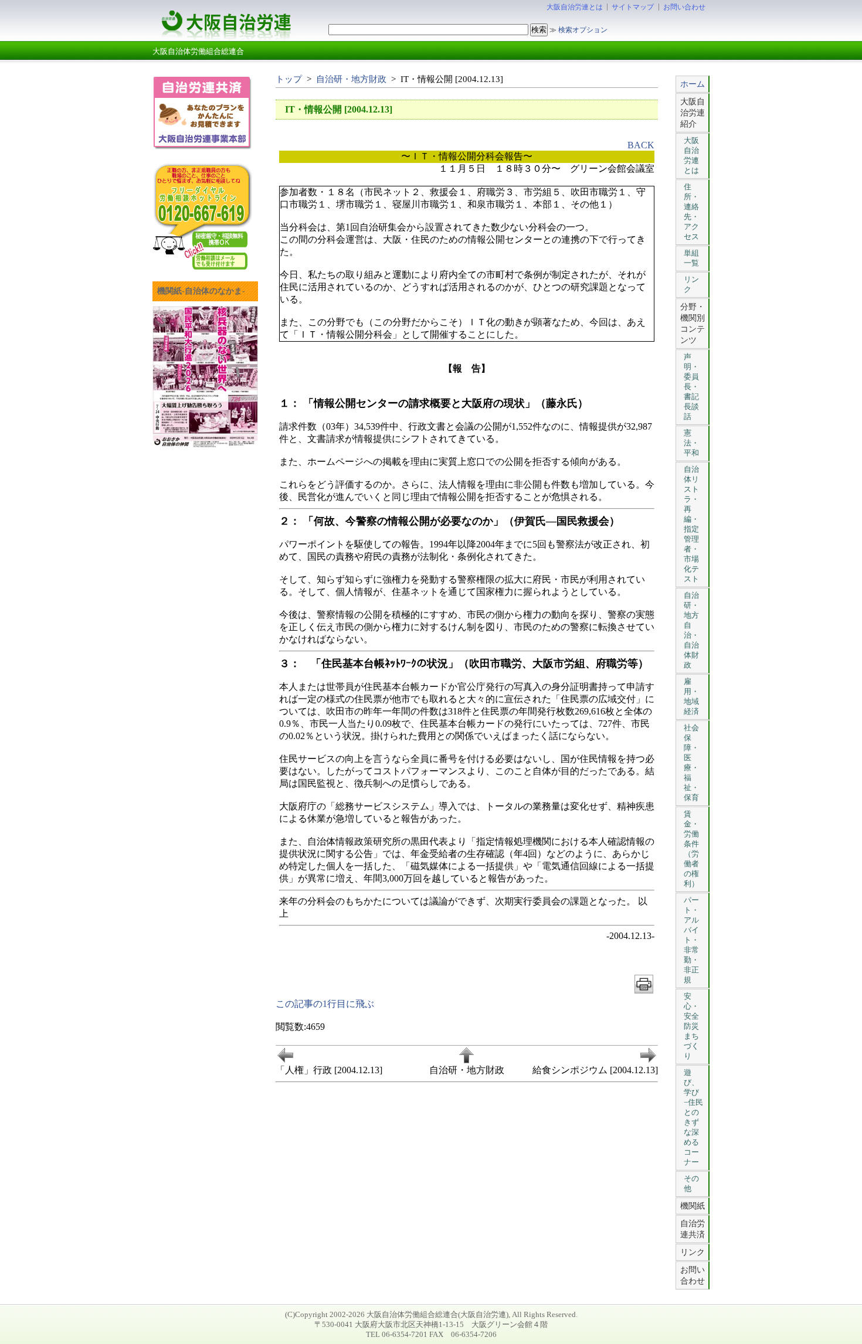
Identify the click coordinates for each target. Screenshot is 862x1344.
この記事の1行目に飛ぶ (325, 1004)
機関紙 (692, 1205)
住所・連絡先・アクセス (691, 211)
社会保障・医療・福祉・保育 (691, 762)
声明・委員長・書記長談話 (691, 386)
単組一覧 (691, 258)
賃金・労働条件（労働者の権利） (691, 848)
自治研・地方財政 (351, 79)
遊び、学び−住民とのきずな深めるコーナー (693, 1117)
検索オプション (583, 29)
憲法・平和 (691, 442)
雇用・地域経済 (691, 696)
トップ (289, 79)
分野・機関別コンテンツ (692, 323)
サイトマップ (633, 7)
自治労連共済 (692, 1229)
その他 (691, 1183)
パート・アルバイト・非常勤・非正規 (691, 940)
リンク (691, 284)
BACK (640, 145)
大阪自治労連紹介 (692, 112)
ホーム (692, 84)
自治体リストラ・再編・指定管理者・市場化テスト (691, 524)
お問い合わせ (684, 7)
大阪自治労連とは (575, 7)
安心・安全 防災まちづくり (691, 1026)
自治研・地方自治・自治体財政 (691, 630)
